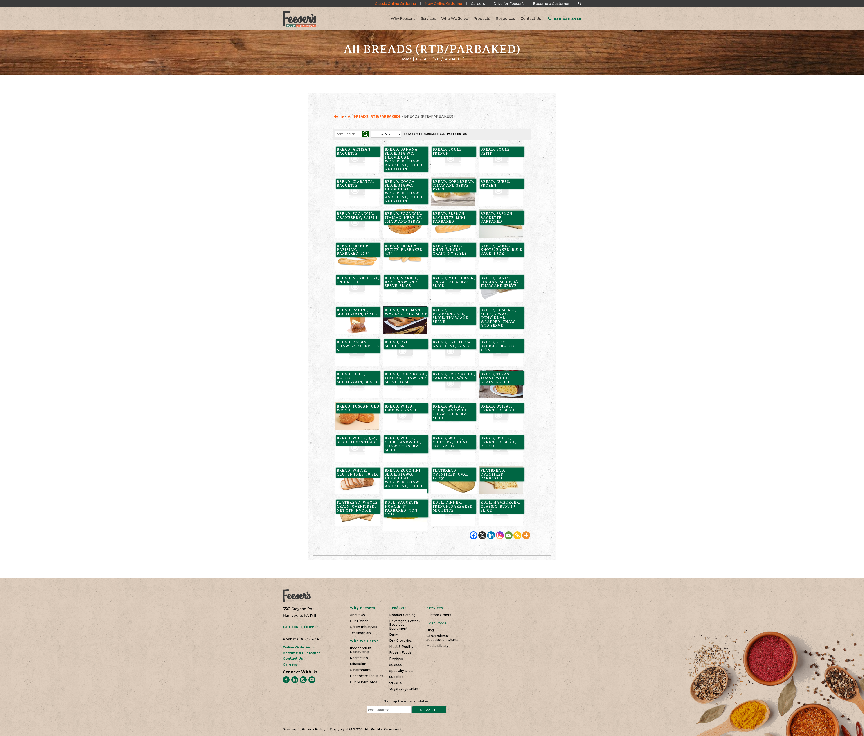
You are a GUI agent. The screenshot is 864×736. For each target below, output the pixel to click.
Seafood (395, 665)
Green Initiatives (363, 627)
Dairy (393, 634)
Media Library (437, 646)
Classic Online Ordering (395, 3)
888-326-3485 (567, 18)
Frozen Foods (400, 652)
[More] (526, 535)
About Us (357, 615)
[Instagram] (500, 535)
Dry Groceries (400, 641)
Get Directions (300, 627)
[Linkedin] (491, 535)
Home (406, 59)
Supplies (396, 677)
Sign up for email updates (406, 701)
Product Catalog (402, 615)
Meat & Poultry (401, 647)
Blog (430, 630)
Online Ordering (298, 647)
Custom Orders (438, 615)
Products (481, 18)
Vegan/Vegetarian (403, 689)
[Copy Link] (517, 535)
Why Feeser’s (403, 18)
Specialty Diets (401, 671)
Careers (478, 3)
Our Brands (359, 621)
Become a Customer (551, 3)
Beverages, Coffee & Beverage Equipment (405, 624)
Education (358, 664)
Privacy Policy (313, 729)
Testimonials (360, 633)
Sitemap (290, 729)
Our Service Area (363, 682)
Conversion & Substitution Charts (442, 638)
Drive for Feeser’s (508, 3)
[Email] (509, 535)
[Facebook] (473, 535)
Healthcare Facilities (366, 676)
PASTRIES (457, 134)
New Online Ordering (443, 3)
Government (360, 670)
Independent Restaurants (360, 650)
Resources (505, 18)
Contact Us (530, 18)
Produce (396, 659)
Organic (395, 683)
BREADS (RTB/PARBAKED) (425, 134)
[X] (482, 535)
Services (428, 18)
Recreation (359, 658)
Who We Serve (454, 18)
